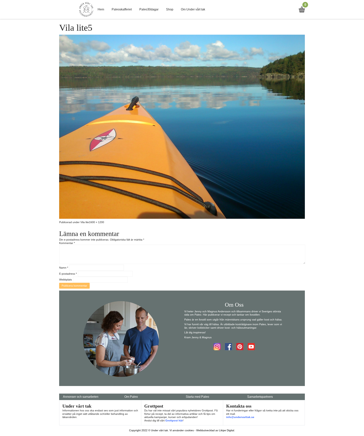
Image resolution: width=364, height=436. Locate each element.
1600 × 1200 (96, 222)
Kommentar (67, 243)
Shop (169, 9)
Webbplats (65, 279)
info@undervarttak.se (240, 417)
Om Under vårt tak (193, 9)
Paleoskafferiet (122, 9)
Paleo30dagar (148, 9)
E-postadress (68, 273)
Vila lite (84, 222)
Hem (101, 9)
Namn (63, 267)
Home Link (86, 9)
